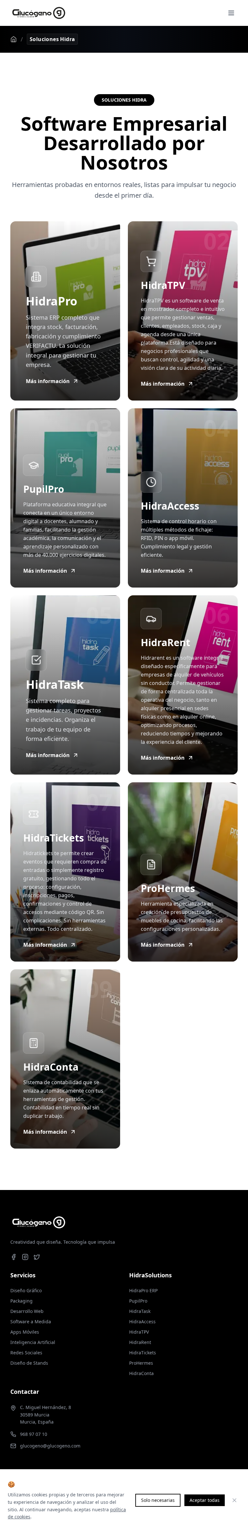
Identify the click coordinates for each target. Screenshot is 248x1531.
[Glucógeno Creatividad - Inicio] (38, 12)
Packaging (21, 1301)
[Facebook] (13, 1257)
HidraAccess (142, 1321)
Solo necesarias (158, 1500)
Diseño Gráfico (26, 1290)
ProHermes (141, 1363)
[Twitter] (37, 1257)
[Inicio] (13, 39)
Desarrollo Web (27, 1311)
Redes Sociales (26, 1352)
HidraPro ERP (143, 1290)
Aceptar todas (205, 1500)
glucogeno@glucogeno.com (50, 1446)
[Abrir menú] (231, 12)
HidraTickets (142, 1352)
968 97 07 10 (33, 1434)
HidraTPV (139, 1332)
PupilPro (138, 1301)
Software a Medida (30, 1321)
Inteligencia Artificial (32, 1342)
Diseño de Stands (29, 1363)
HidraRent (140, 1342)
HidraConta (141, 1373)
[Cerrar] (234, 1500)
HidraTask (139, 1311)
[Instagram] (25, 1257)
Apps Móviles (24, 1332)
